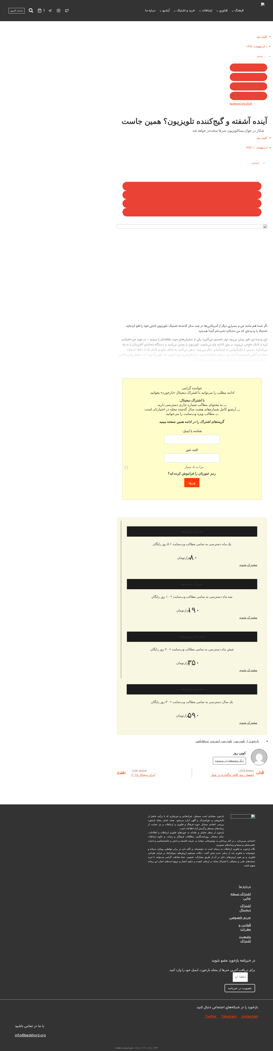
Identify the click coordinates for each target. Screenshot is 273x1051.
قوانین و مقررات (245, 927)
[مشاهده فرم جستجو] (31, 10)
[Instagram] (58, 10)
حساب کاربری (16, 11)
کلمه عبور (192, 449)
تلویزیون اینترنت (221, 741)
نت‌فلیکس (202, 741)
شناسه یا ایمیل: (192, 431)
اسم (251, 977)
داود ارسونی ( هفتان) (124, 1048)
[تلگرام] (50, 10)
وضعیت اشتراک (245, 939)
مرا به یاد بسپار (194, 467)
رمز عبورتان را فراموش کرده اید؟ (192, 473)
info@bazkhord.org (30, 1035)
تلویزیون (239, 741)
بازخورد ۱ (253, 741)
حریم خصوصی (240, 918)
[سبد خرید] (40, 11)
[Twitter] (67, 10)
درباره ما (150, 10)
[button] (248, 68)
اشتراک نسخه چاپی (241, 896)
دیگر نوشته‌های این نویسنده (229, 760)
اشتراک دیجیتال (245, 908)
